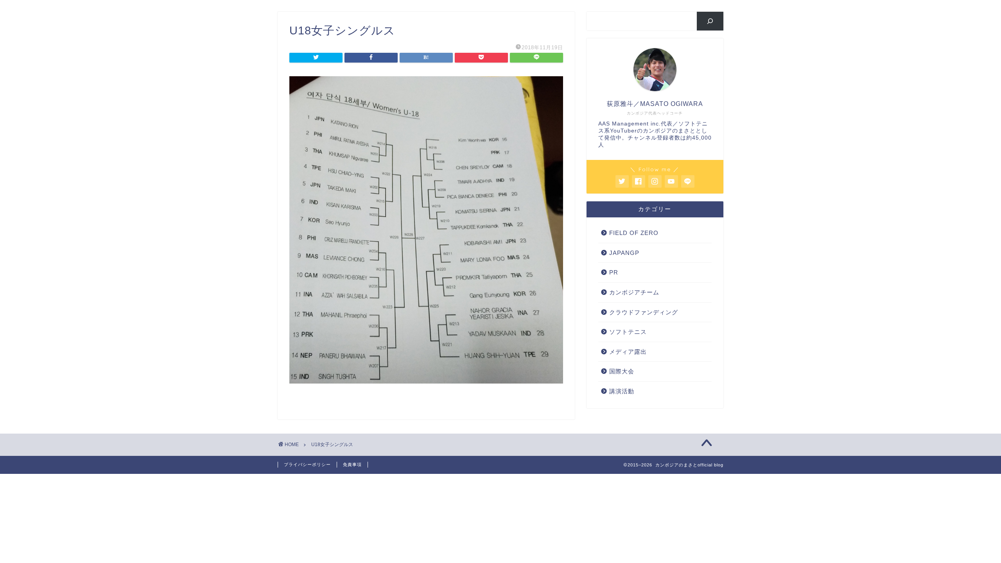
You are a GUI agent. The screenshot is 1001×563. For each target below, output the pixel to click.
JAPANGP (624, 252)
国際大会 (621, 371)
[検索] (710, 21)
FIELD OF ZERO (633, 233)
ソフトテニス (628, 331)
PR (613, 272)
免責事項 (352, 464)
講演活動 (621, 391)
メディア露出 (628, 351)
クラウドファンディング (643, 312)
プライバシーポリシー (307, 464)
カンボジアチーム (634, 292)
